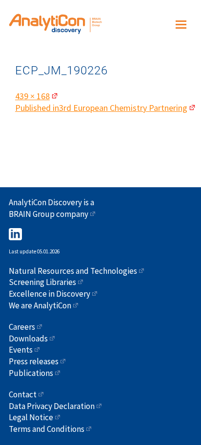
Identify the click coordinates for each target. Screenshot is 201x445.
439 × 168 (32, 96)
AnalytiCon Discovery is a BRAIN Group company (51, 208)
